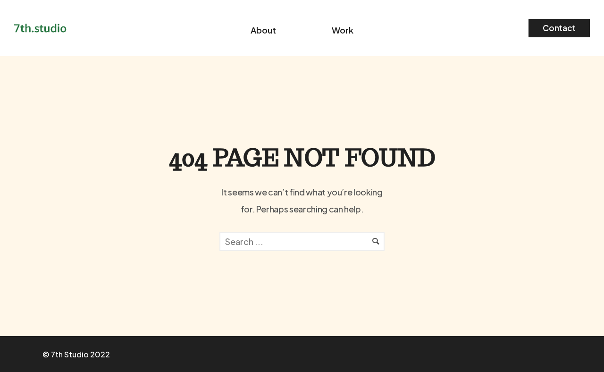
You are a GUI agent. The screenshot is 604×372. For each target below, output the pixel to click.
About (263, 30)
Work (342, 30)
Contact (559, 28)
